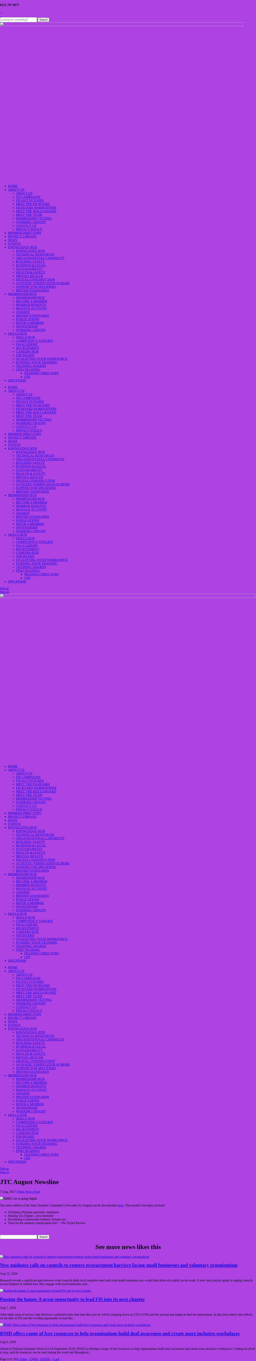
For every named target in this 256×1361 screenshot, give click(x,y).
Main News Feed (29, 1191)
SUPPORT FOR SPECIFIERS (36, 287)
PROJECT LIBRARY (22, 236)
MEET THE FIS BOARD (33, 204)
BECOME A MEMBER (31, 301)
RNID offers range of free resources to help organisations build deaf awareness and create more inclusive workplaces (120, 1333)
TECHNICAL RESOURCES (35, 254)
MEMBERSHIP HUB (22, 294)
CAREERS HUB (27, 351)
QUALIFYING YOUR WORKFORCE (42, 358)
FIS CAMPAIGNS (28, 197)
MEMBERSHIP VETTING (34, 218)
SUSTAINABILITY (29, 269)
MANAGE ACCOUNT (31, 308)
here (120, 1205)
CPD (27, 376)
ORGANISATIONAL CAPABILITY (40, 258)
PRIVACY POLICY (29, 229)
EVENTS (14, 243)
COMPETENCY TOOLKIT (34, 340)
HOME (13, 186)
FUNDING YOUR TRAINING (36, 362)
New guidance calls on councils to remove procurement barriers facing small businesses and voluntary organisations (119, 1265)
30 (48, 1359)
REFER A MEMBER (30, 323)
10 (41, 1359)
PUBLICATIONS (27, 319)
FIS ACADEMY (27, 344)
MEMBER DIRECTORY (24, 233)
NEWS (12, 240)
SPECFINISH (17, 380)
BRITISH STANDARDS (32, 290)
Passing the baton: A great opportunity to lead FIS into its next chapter (72, 1299)
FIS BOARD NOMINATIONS (36, 207)
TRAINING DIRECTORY (41, 373)
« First (22, 1359)
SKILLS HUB (17, 333)
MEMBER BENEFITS (31, 305)
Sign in (4, 592)
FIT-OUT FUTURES (30, 200)
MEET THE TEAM (29, 215)
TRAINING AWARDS (31, 366)
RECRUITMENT (27, 348)
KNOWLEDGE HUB (22, 247)
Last (56, 1359)
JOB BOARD (25, 355)
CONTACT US (26, 225)
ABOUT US (16, 189)
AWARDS (23, 312)
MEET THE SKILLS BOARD (36, 211)
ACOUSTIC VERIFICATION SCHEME (43, 283)
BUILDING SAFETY (30, 261)
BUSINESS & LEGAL (31, 265)
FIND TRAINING (28, 369)
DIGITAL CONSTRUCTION (35, 279)
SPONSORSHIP (27, 326)
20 (44, 1359)
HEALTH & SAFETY (30, 272)
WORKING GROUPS (31, 222)
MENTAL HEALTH (29, 276)
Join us (4, 588)
